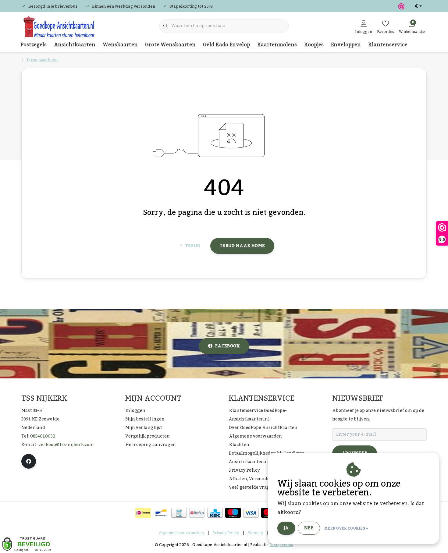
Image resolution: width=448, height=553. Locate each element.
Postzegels (33, 45)
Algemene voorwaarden (181, 533)
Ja (286, 528)
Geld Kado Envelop (226, 45)
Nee (309, 528)
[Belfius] (197, 513)
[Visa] (251, 513)
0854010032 (42, 436)
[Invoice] (179, 513)
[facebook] (28, 461)
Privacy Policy (225, 533)
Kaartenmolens (277, 45)
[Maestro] (233, 513)
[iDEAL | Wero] (143, 513)
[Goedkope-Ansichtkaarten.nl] (58, 29)
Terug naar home (242, 246)
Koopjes (314, 45)
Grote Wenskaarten (170, 45)
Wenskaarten (120, 45)
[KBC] (215, 513)
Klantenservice (387, 45)
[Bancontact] (161, 513)
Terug (192, 246)
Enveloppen (346, 45)
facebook (227, 346)
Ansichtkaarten (74, 45)
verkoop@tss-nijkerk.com (66, 445)
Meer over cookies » (346, 528)
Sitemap (255, 533)
